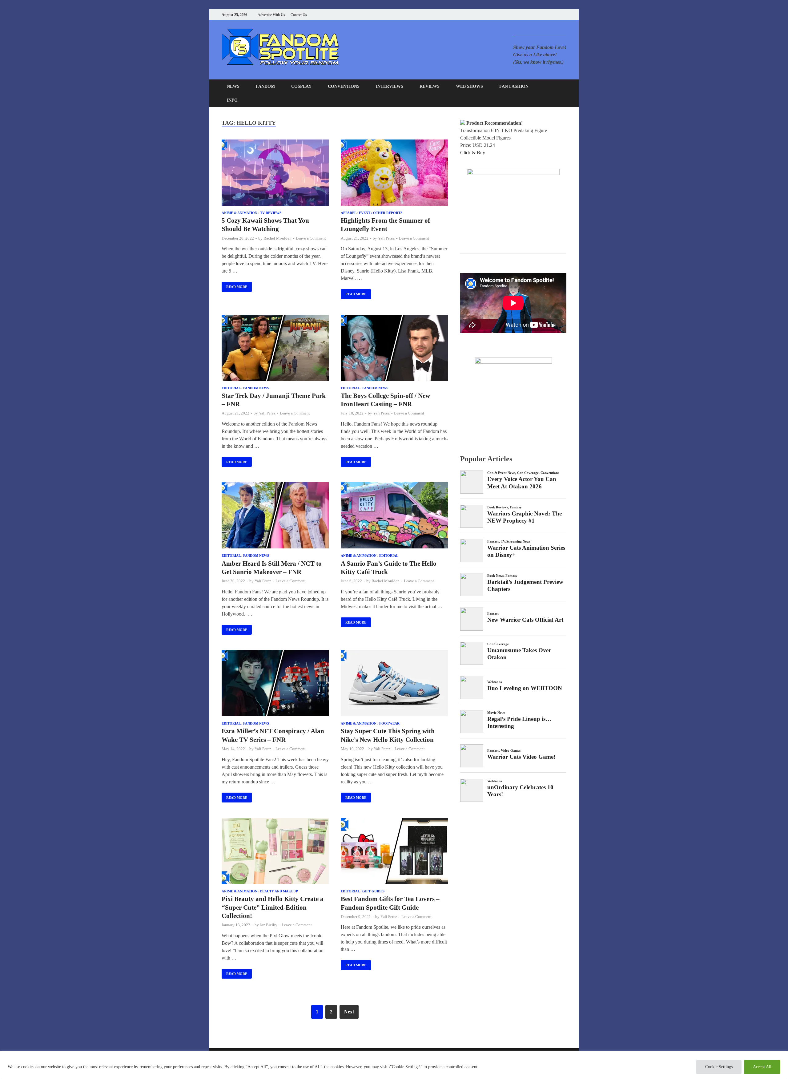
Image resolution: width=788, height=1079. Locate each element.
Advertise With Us (271, 15)
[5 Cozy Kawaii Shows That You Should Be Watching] (275, 173)
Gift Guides (373, 891)
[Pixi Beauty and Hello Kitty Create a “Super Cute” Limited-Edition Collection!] (275, 852)
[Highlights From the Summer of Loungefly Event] (394, 173)
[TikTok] (564, 14)
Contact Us (299, 15)
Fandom (265, 86)
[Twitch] (557, 14)
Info (232, 100)
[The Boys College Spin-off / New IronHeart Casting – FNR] (394, 349)
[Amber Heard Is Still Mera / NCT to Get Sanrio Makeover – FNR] (275, 516)
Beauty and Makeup (279, 891)
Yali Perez (386, 238)
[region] (394, 1065)
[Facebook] (534, 14)
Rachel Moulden (277, 238)
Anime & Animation (239, 213)
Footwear (389, 723)
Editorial (231, 388)
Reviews (430, 86)
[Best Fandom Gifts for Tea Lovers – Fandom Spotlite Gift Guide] (394, 852)
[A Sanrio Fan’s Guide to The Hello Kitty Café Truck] (394, 516)
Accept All (762, 1067)
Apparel (348, 213)
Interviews (389, 86)
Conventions (344, 86)
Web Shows (469, 86)
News (233, 86)
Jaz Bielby (268, 925)
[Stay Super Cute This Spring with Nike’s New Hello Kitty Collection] (394, 684)
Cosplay (301, 86)
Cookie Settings (719, 1067)
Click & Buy (472, 152)
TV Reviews (270, 213)
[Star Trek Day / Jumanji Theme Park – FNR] (275, 349)
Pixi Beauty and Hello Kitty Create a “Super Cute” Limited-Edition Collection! (273, 907)
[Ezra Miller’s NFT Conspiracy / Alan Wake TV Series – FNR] (275, 684)
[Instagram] (549, 14)
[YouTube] (526, 14)
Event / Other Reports (380, 213)
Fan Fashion (514, 86)
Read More (234, 285)
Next (349, 1011)
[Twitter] (541, 14)
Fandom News (256, 388)
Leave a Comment (311, 238)
